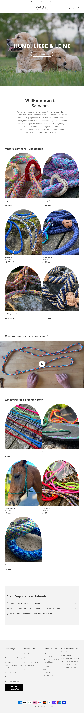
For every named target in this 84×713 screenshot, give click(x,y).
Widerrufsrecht (10, 672)
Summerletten (47, 452)
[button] (4, 8)
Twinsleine (8, 257)
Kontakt (26, 670)
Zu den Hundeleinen (42, 54)
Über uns (27, 653)
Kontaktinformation (12, 681)
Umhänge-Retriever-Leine (50, 201)
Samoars (36, 706)
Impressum (9, 653)
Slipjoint (8, 201)
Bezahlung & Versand (13, 677)
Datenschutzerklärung (13, 658)
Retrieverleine (47, 314)
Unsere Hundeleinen (31, 658)
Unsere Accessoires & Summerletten (32, 664)
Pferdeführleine (10, 508)
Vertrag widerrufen (14, 687)
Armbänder (9, 565)
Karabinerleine (47, 257)
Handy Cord (46, 508)
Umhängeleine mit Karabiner (14, 314)
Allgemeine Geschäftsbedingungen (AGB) (13, 665)
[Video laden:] (42, 364)
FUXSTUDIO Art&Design (47, 706)
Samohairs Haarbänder (12, 452)
